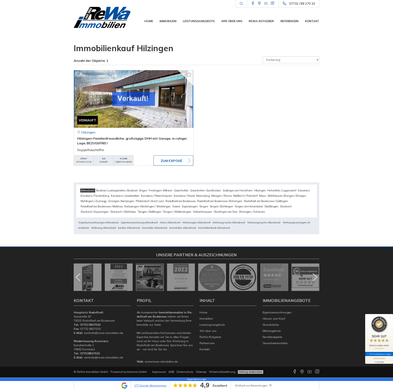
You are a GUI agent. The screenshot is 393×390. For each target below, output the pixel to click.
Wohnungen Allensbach (196, 222)
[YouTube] (266, 3)
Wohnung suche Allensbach (228, 222)
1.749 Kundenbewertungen (379, 354)
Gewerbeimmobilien (275, 343)
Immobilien (167, 21)
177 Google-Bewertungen (150, 385)
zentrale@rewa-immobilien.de (103, 333)
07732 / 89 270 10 (302, 4)
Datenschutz (185, 372)
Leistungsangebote (199, 21)
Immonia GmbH (137, 372)
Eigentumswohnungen (277, 312)
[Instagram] (272, 3)
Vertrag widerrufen (250, 371)
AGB (171, 372)
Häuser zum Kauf (274, 318)
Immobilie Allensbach (154, 227)
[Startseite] (102, 17)
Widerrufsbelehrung (222, 372)
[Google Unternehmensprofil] (259, 3)
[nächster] (314, 277)
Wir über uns (231, 21)
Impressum (159, 372)
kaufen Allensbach (129, 227)
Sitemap (201, 372)
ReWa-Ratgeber (261, 21)
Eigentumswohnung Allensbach (139, 222)
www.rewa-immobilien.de (161, 361)
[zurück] (78, 277)
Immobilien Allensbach (182, 227)
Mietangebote (272, 331)
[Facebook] (253, 3)
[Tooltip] (270, 385)
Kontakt (312, 21)
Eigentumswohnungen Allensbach (99, 222)
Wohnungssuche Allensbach (264, 222)
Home (148, 21)
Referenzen (289, 21)
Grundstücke (271, 325)
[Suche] (241, 3)
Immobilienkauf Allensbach (214, 227)
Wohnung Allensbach (103, 227)
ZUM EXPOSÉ (171, 161)
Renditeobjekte (272, 337)
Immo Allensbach (170, 222)
